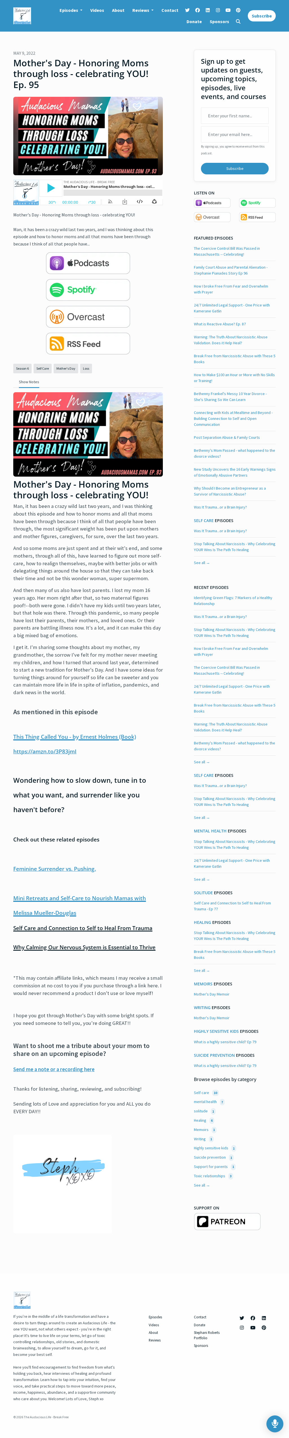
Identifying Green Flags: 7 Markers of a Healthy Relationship (233, 600)
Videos (97, 10)
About (118, 10)
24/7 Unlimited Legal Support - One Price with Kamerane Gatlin (232, 308)
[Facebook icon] (253, 1318)
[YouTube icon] (253, 1327)
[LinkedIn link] (208, 10)
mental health (210, 831)
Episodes (69, 10)
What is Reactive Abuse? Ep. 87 (220, 323)
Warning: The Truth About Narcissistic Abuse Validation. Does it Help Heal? (231, 339)
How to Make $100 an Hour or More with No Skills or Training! (234, 377)
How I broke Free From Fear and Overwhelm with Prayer (231, 289)
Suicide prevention (214, 1055)
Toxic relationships (212, 1175)
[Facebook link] (197, 10)
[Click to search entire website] (238, 21)
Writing (202, 1007)
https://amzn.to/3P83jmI (44, 751)
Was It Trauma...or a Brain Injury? (220, 507)
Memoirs (203, 984)
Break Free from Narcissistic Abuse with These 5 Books (234, 358)
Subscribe (262, 16)
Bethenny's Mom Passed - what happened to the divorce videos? (234, 453)
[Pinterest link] (238, 10)
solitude (203, 892)
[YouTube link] (228, 10)
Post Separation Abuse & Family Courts (227, 437)
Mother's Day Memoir (211, 994)
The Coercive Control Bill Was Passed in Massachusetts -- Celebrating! (227, 251)
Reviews (141, 10)
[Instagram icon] (242, 1327)
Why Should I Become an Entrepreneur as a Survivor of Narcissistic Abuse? (230, 491)
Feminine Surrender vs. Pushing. (54, 868)
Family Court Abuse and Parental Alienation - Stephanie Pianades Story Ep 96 (231, 270)
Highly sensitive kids (216, 1031)
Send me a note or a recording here (54, 1069)
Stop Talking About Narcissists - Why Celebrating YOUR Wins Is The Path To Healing (234, 546)
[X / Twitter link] (187, 10)
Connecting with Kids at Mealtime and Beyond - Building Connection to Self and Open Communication (233, 418)
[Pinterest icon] (264, 1327)
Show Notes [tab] (29, 381)
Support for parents (214, 1166)
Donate (194, 21)
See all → (202, 562)
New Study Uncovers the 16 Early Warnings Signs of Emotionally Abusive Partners (235, 472)
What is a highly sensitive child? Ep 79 (225, 1041)
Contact (169, 10)
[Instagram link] (218, 10)
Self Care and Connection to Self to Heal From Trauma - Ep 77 (232, 905)
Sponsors (219, 21)
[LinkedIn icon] (264, 1318)
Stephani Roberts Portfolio (207, 1335)
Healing (202, 922)
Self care (204, 520)
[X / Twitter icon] (242, 1318)
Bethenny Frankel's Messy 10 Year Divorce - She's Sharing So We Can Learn (230, 396)
